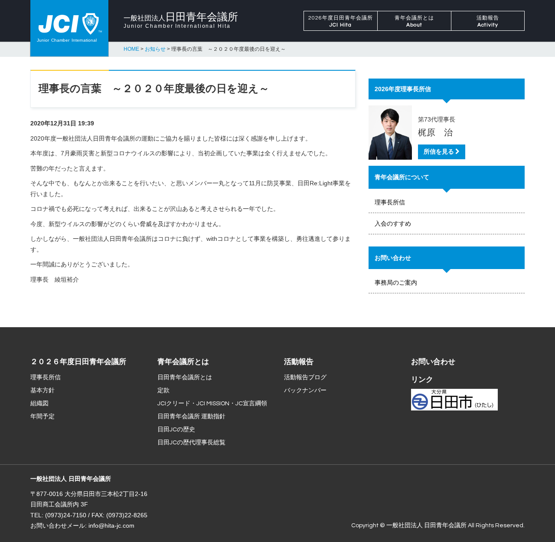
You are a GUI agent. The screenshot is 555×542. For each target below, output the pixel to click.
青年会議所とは (183, 362)
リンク (422, 380)
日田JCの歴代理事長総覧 (191, 443)
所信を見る (439, 152)
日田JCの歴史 (176, 430)
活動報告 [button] (488, 21)
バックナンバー (305, 391)
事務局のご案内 (396, 282)
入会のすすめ (393, 223)
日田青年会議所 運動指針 (191, 417)
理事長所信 (390, 202)
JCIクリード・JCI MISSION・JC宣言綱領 (212, 404)
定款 (163, 391)
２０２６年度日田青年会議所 (78, 362)
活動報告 (298, 362)
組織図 (39, 404)
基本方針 (42, 391)
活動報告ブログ (305, 377)
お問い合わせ (433, 362)
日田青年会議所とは (184, 377)
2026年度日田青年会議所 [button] (340, 21)
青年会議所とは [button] (414, 21)
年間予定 (42, 417)
